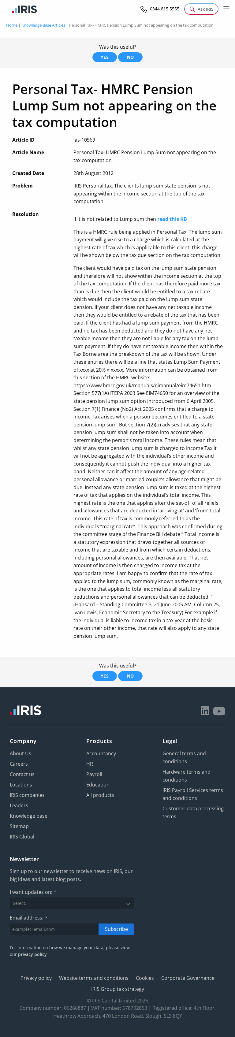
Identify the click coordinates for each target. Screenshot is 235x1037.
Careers (19, 763)
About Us (20, 753)
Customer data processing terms (193, 812)
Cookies (145, 978)
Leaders (19, 805)
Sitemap (19, 826)
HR (89, 763)
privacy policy (32, 954)
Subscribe (116, 929)
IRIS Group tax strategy (117, 989)
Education (98, 784)
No (130, 57)
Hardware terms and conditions (186, 775)
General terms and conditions (184, 757)
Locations (21, 784)
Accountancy (101, 753)
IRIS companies (27, 795)
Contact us (22, 774)
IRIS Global (22, 836)
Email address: (28, 917)
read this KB (172, 219)
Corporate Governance (187, 978)
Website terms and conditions (94, 978)
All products (100, 795)
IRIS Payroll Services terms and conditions (192, 794)
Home (11, 25)
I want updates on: (33, 892)
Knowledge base (28, 815)
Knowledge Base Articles (43, 25)
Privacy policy (36, 978)
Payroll (94, 774)
